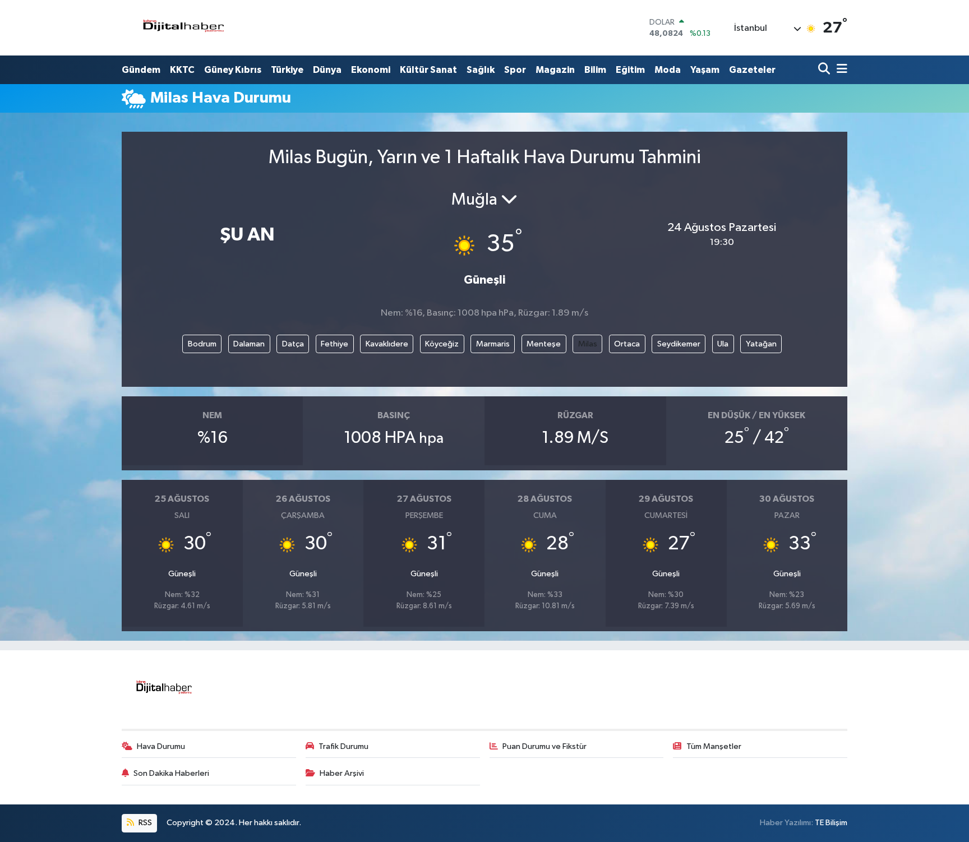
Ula (722, 344)
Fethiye (334, 344)
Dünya (327, 70)
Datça (293, 344)
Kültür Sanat (428, 70)
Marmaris (493, 344)
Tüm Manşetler (713, 746)
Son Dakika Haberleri (171, 773)
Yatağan (761, 344)
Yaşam (704, 70)
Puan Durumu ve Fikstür (544, 746)
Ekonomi (370, 70)
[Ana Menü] (840, 70)
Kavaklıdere (387, 344)
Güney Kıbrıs (232, 70)
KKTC (182, 70)
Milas (587, 344)
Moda (667, 70)
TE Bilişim (831, 822)
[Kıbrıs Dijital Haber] (183, 27)
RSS (144, 822)
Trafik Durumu (343, 746)
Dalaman (249, 344)
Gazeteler (752, 70)
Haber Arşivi (342, 773)
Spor (515, 70)
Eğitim (630, 70)
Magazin (555, 70)
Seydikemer (678, 344)
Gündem (141, 70)
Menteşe (544, 344)
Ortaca (627, 344)
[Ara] (825, 70)
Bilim (595, 70)
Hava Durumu (161, 746)
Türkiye (287, 70)
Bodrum (202, 344)
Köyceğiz (442, 344)
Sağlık (481, 70)
